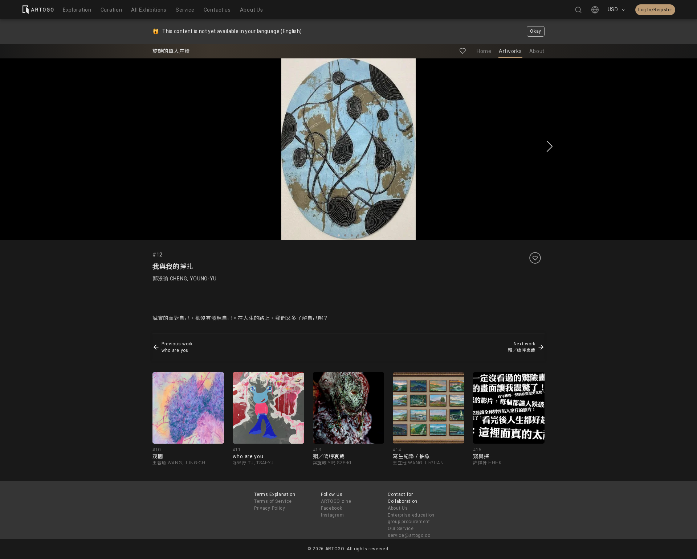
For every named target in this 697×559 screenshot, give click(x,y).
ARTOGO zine (336, 501)
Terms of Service (273, 501)
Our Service (401, 528)
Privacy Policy (269, 508)
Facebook (331, 508)
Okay (535, 31)
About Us (398, 508)
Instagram (332, 515)
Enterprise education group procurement (411, 519)
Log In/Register (655, 9)
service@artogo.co (409, 535)
